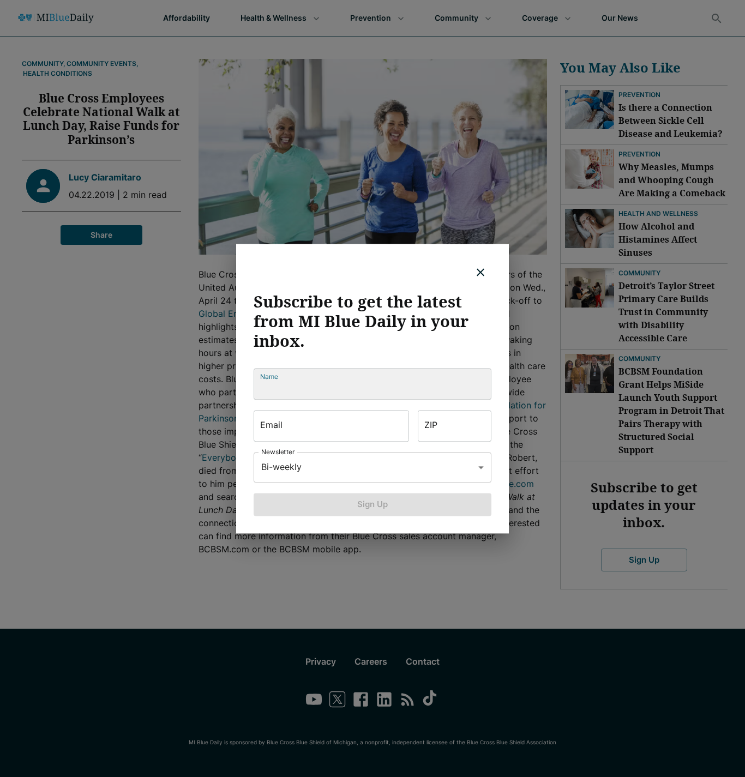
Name (269, 376)
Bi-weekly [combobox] (281, 466)
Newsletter (278, 452)
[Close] (480, 272)
